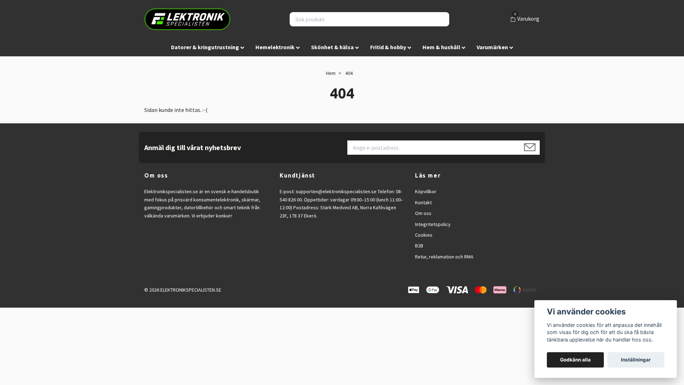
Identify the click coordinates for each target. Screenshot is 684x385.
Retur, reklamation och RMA (444, 256)
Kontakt (423, 202)
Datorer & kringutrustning (205, 47)
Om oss (423, 213)
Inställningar (636, 360)
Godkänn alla (575, 360)
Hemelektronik (275, 47)
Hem (331, 73)
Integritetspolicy (433, 224)
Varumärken (492, 47)
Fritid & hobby (388, 47)
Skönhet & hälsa (332, 47)
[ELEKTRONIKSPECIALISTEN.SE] (187, 19)
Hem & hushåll (441, 47)
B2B (419, 245)
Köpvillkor (425, 191)
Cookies (423, 235)
